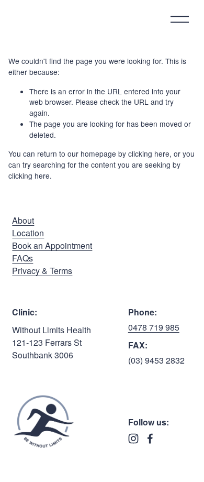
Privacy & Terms (42, 271)
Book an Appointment (52, 245)
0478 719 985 (153, 327)
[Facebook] (150, 438)
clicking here (148, 153)
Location (28, 233)
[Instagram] (133, 438)
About (23, 220)
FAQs (22, 258)
